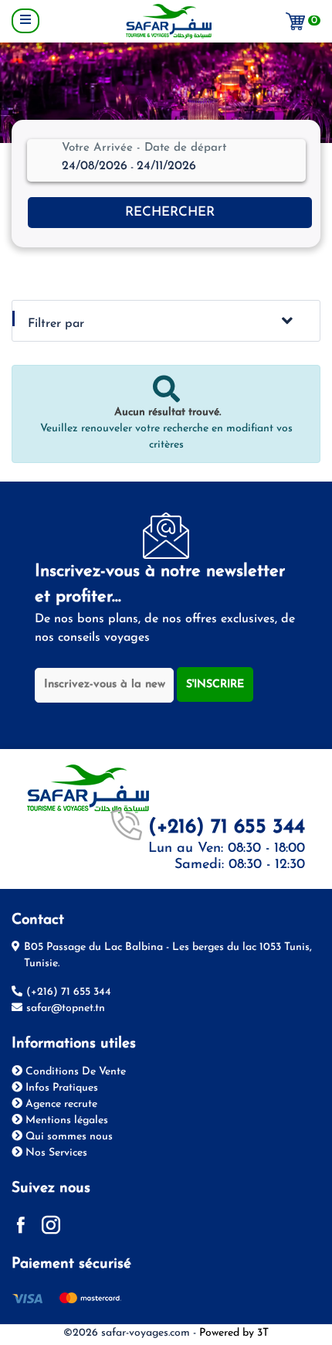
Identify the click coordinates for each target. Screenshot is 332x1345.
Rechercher (170, 212)
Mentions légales (65, 1120)
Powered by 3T (234, 1333)
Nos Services (54, 1153)
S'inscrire (215, 684)
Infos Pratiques (60, 1088)
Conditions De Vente (74, 1072)
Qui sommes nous (67, 1136)
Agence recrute (59, 1104)
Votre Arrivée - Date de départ (144, 148)
